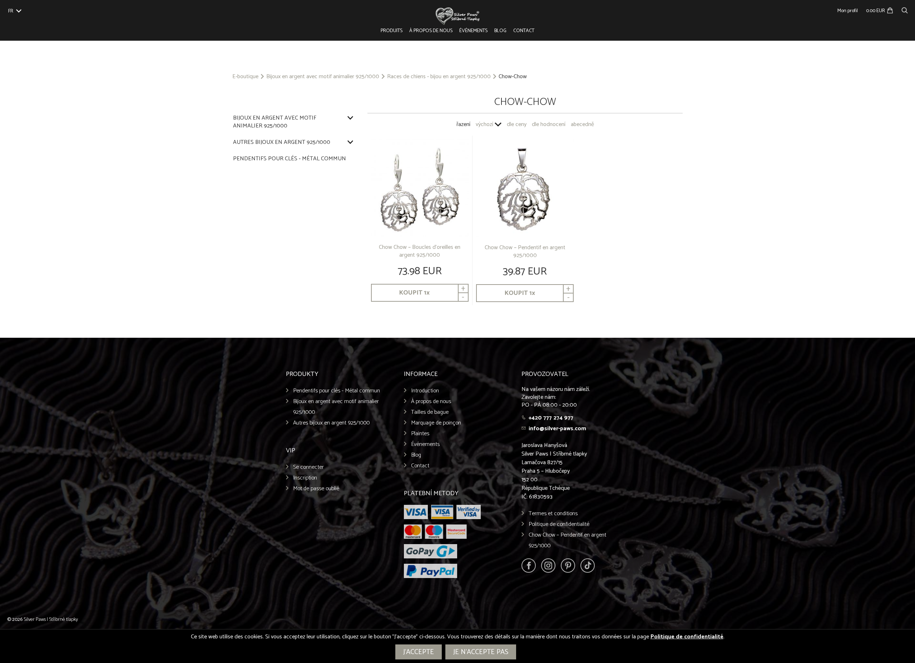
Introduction (425, 391)
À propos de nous (430, 31)
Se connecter (308, 467)
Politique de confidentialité (559, 524)
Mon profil (847, 11)
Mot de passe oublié (316, 488)
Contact (523, 31)
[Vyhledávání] (904, 9)
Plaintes (420, 433)
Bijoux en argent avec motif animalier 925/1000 (322, 77)
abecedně (582, 124)
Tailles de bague (430, 412)
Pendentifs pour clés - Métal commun (289, 159)
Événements (473, 31)
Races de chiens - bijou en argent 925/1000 (439, 77)
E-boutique (245, 77)
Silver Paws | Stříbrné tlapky (51, 620)
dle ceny (516, 124)
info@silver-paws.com (557, 428)
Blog (500, 31)
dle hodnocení (548, 124)
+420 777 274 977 (551, 418)
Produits (391, 31)
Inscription (305, 478)
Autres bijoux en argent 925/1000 (281, 142)
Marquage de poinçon (436, 423)
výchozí (484, 124)
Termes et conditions (553, 513)
